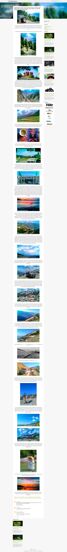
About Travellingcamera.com (48, 26)
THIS (29, 345)
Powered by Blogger (34, 549)
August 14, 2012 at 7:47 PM (19, 505)
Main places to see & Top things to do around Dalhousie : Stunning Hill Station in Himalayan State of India (17, 541)
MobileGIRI (45, 28)
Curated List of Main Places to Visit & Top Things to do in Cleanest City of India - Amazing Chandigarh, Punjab (49, 80)
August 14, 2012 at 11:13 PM (19, 509)
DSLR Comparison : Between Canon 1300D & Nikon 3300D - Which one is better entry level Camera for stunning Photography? (49, 94)
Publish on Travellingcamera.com (48, 29)
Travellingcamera (12, 1)
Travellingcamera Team (47, 27)
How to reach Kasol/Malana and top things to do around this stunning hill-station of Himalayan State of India (18, 527)
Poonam (17, 501)
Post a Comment (16, 516)
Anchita (17, 507)
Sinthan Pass (23, 344)
